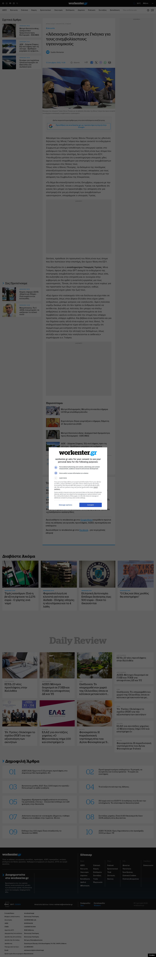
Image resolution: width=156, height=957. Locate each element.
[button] (78, 478)
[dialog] (78, 478)
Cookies (152, 955)
